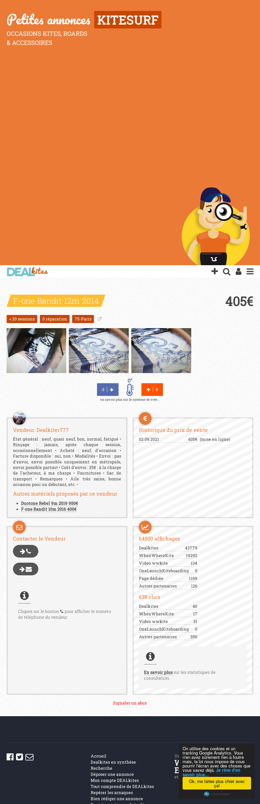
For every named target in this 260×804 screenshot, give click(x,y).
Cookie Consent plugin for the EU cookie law (217, 794)
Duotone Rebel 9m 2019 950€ (49, 503)
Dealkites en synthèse (113, 762)
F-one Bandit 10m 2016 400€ (48, 509)
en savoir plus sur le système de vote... (130, 399)
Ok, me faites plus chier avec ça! (217, 783)
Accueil (98, 756)
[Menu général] (250, 271)
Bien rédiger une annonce (117, 798)
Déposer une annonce (112, 774)
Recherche (101, 768)
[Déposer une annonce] (215, 271)
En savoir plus (158, 672)
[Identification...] (238, 271)
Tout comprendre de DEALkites (122, 786)
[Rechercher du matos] (227, 271)
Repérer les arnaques (112, 792)
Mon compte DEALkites (115, 780)
